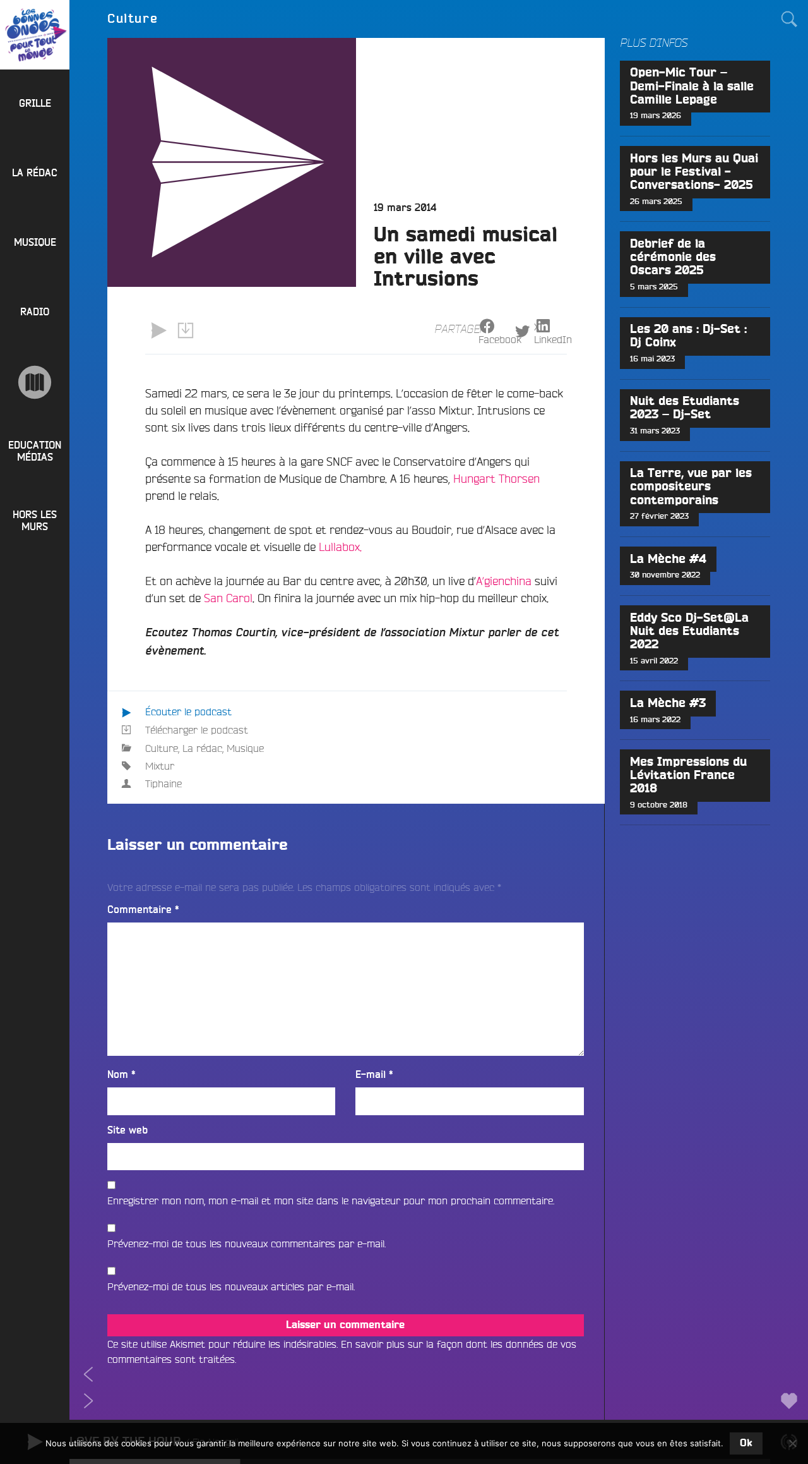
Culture (161, 748)
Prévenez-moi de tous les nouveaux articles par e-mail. (231, 1286)
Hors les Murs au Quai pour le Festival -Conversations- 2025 (694, 172)
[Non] (792, 1443)
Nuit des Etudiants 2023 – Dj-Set (684, 408)
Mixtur (159, 765)
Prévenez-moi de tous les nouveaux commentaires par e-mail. (246, 1243)
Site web (127, 1130)
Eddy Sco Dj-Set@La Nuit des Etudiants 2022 (689, 631)
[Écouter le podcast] (158, 330)
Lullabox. (340, 546)
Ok (746, 1443)
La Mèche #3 (668, 704)
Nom (121, 1075)
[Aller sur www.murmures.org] (34, 382)
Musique (245, 748)
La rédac (202, 748)
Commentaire (143, 910)
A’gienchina (504, 580)
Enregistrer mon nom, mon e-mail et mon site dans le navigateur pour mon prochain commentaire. (330, 1200)
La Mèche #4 (668, 560)
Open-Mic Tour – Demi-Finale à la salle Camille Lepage (692, 86)
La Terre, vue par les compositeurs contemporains (691, 487)
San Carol (228, 597)
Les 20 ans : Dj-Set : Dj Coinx (688, 336)
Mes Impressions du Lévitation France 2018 (688, 775)
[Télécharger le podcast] (185, 330)
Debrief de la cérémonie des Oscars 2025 (673, 257)
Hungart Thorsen (496, 478)
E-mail (374, 1075)
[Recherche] (789, 19)
